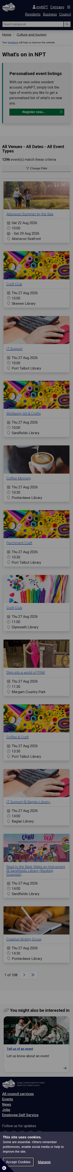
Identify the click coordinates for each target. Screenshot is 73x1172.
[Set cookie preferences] (7, 1165)
